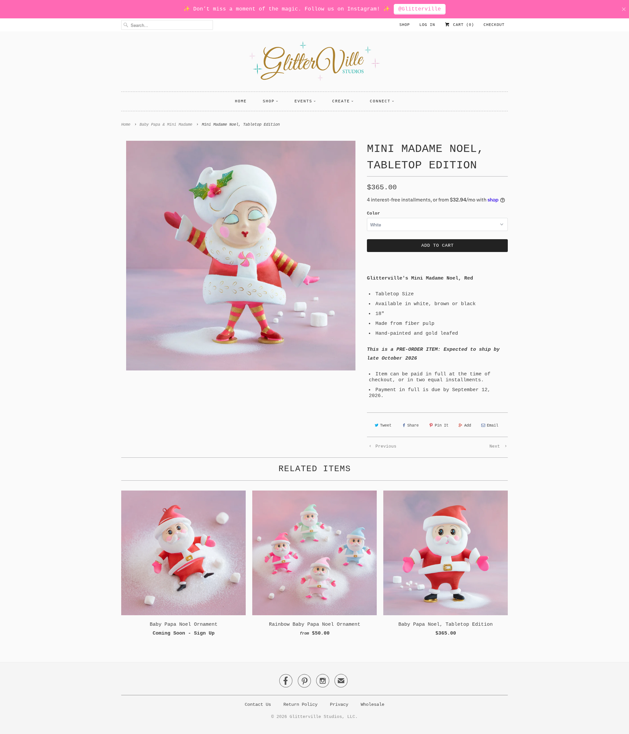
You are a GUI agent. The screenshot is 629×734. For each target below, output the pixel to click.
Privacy (339, 704)
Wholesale (372, 704)
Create (341, 101)
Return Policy (300, 704)
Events (303, 101)
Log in (427, 25)
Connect (380, 101)
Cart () (462, 25)
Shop (404, 25)
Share (413, 425)
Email (492, 425)
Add (467, 425)
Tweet (385, 425)
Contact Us (258, 704)
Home (241, 101)
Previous (384, 446)
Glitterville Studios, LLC (322, 716)
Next (496, 446)
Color (373, 213)
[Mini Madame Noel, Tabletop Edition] (240, 255)
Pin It (441, 425)
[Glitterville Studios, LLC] (314, 63)
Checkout (494, 25)
